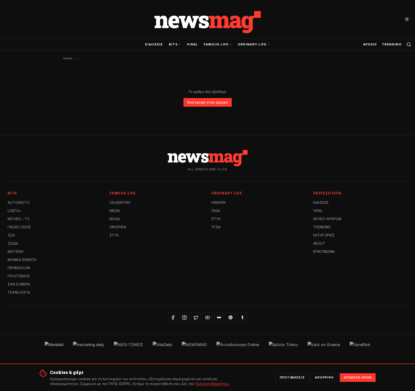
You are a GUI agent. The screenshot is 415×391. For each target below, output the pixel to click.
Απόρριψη (324, 377)
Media (115, 211)
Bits (173, 44)
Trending (392, 44)
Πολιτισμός (19, 276)
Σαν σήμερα (19, 284)
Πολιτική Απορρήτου (212, 384)
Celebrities (120, 202)
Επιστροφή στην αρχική (207, 102)
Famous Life (216, 44)
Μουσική (16, 251)
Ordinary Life (252, 44)
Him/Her (218, 202)
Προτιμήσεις (292, 377)
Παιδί (215, 211)
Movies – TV (19, 219)
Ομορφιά (118, 227)
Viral (192, 44)
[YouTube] (207, 317)
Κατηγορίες (324, 235)
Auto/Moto (19, 202)
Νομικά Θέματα (22, 260)
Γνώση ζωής (19, 227)
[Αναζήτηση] (408, 44)
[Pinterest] (230, 317)
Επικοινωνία (324, 251)
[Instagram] (184, 317)
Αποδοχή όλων (358, 377)
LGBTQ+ (14, 211)
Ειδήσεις (154, 44)
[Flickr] (219, 317)
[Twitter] (196, 317)
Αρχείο (370, 44)
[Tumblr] (242, 317)
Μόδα (115, 219)
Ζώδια (13, 243)
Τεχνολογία (19, 292)
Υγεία (216, 227)
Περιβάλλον (19, 268)
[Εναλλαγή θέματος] (407, 19)
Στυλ (114, 235)
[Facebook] (173, 317)
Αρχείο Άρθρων (327, 219)
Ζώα (11, 235)
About (319, 243)
